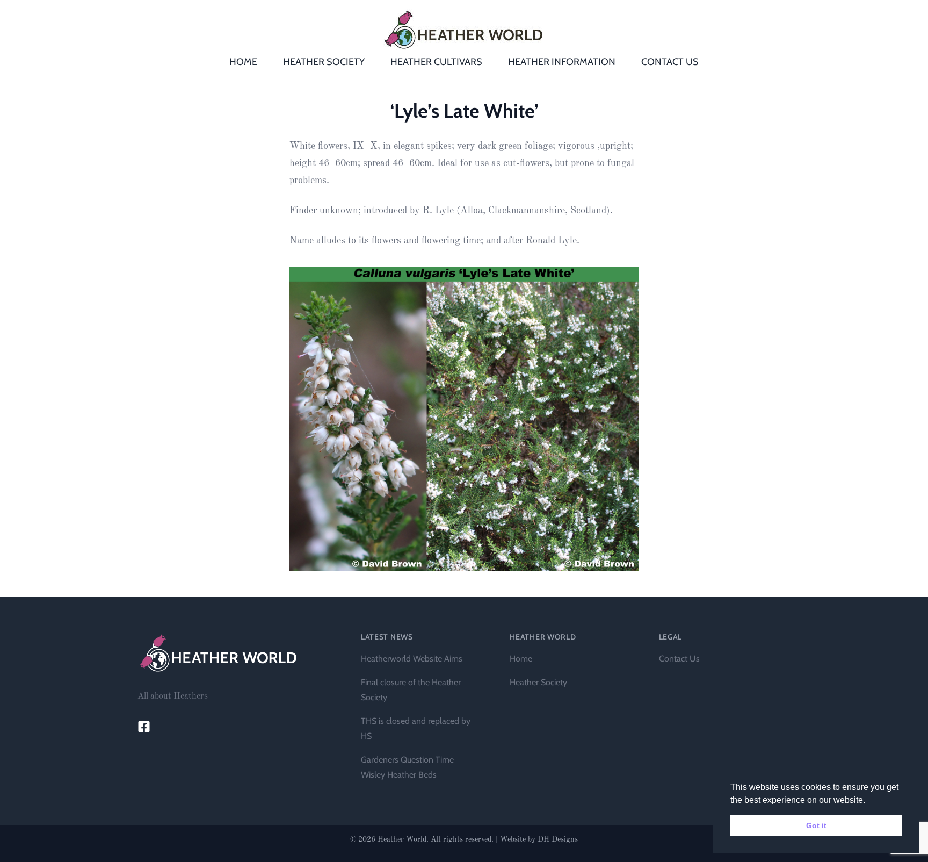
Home (521, 658)
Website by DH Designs (539, 839)
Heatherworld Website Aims (411, 658)
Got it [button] (816, 825)
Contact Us (679, 658)
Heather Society (538, 682)
